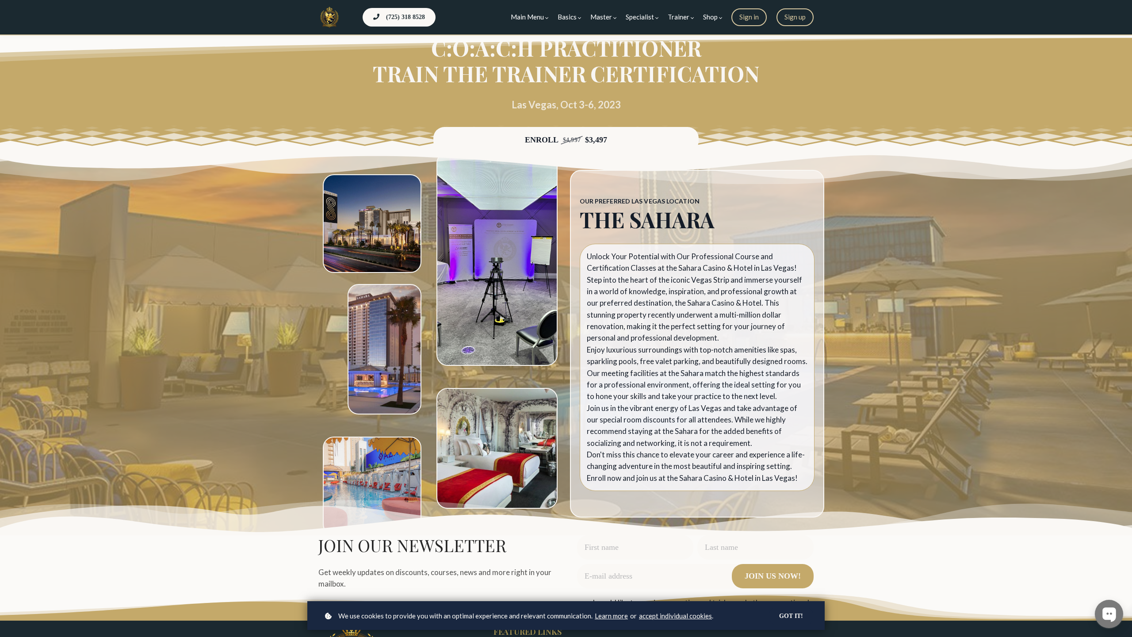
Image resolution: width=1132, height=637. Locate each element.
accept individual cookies (675, 616)
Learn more (611, 616)
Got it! (791, 616)
